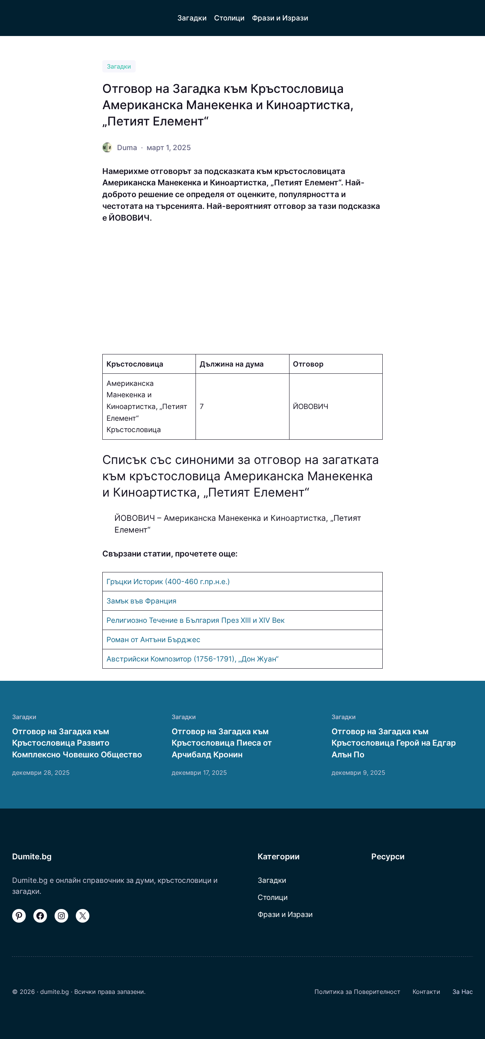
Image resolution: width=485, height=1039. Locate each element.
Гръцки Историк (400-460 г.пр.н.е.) (168, 581)
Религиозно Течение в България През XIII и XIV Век (195, 620)
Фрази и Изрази (285, 914)
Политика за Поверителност (357, 991)
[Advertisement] (242, 289)
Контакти (426, 991)
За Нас (462, 991)
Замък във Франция (141, 600)
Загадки (119, 66)
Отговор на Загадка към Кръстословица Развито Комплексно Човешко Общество (77, 743)
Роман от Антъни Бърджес (153, 639)
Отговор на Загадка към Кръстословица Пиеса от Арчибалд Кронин (222, 743)
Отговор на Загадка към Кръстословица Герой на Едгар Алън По (394, 743)
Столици (273, 897)
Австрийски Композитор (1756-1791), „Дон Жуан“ (192, 658)
